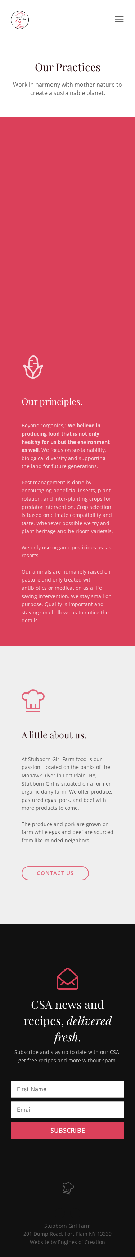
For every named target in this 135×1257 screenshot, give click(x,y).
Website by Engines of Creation (67, 1242)
